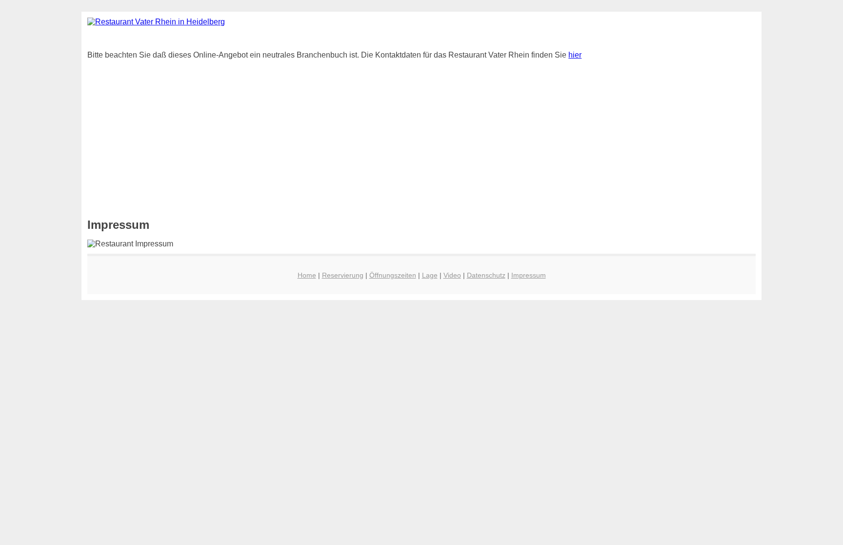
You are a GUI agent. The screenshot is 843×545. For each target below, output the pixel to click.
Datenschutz (486, 275)
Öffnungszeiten (392, 275)
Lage (430, 275)
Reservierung (342, 275)
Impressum (528, 275)
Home (307, 275)
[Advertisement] (380, 133)
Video (452, 275)
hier (575, 55)
